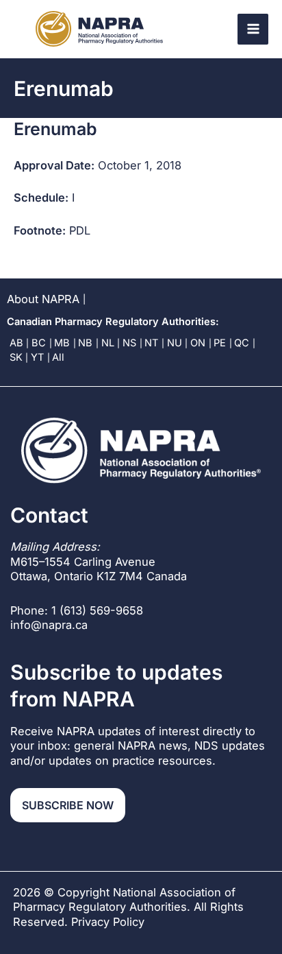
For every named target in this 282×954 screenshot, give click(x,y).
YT (37, 357)
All (58, 357)
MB (62, 343)
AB (16, 343)
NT (151, 343)
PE (220, 343)
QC (241, 343)
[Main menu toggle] (253, 29)
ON (197, 343)
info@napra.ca (49, 625)
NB (85, 343)
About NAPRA (43, 299)
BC (38, 343)
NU (174, 343)
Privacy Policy (107, 922)
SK (16, 357)
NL (107, 343)
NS (129, 343)
